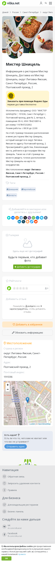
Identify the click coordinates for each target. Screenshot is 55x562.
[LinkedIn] (19, 221)
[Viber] (29, 218)
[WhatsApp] (33, 218)
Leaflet (32, 424)
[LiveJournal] (23, 221)
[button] (27, 400)
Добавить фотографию (28, 266)
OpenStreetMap (44, 424)
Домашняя (13, 189)
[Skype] (41, 218)
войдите (31, 306)
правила (22, 554)
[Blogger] (27, 221)
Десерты (12, 195)
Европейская (29, 189)
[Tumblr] (46, 218)
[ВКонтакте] (13, 218)
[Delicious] (31, 221)
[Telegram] (21, 218)
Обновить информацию (28, 332)
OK (6, 558)
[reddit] (36, 221)
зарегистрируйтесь (19, 309)
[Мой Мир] (37, 218)
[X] (25, 218)
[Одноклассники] (17, 218)
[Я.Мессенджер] (9, 218)
